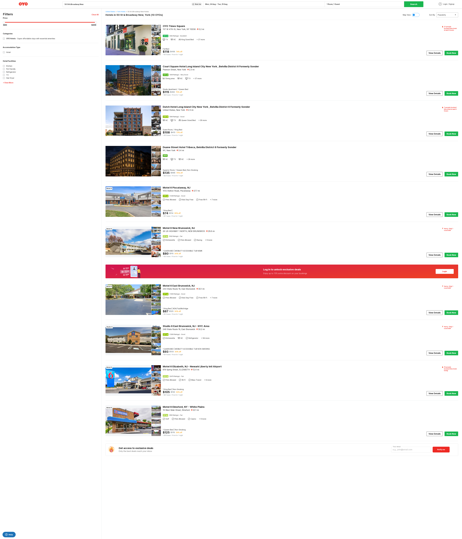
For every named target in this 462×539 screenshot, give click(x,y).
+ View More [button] (8, 83)
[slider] (4, 22)
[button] (95, 14)
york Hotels (121, 12)
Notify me (441, 449)
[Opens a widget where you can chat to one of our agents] (9, 535)
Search (413, 4)
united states (110, 12)
